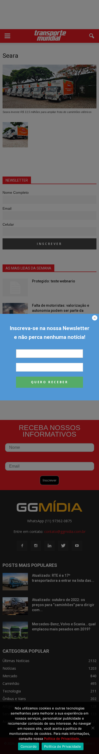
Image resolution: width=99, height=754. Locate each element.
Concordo (29, 746)
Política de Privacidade (61, 739)
